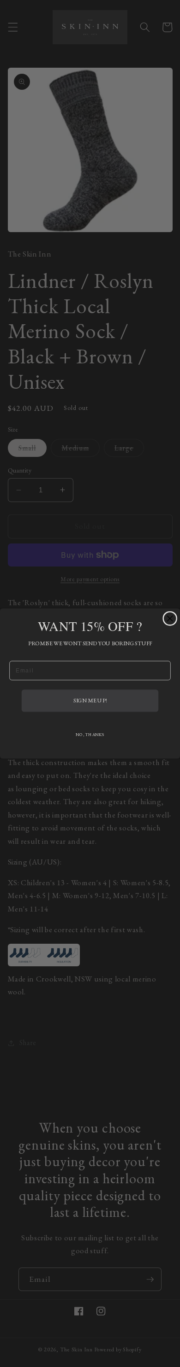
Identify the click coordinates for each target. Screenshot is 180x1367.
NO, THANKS (90, 734)
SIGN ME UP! (90, 700)
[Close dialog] (169, 618)
